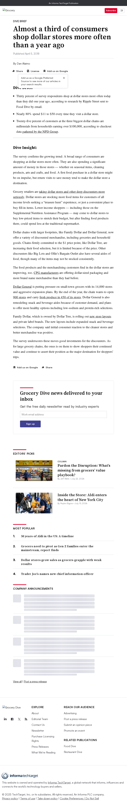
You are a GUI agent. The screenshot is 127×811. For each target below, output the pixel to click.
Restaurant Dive (73, 752)
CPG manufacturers (46, 272)
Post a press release (35, 681)
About (35, 713)
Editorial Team (40, 719)
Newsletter (38, 730)
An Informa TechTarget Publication (63, 3)
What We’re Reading (43, 752)
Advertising (70, 713)
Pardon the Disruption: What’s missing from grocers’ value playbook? (84, 470)
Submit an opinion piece (78, 724)
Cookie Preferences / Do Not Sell (79, 798)
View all (17, 681)
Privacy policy (10, 798)
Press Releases (40, 746)
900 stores (19, 297)
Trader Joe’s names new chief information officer (57, 574)
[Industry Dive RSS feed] (25, 719)
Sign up (30, 423)
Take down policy (47, 798)
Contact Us (38, 724)
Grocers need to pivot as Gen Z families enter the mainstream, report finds (57, 548)
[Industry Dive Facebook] (12, 719)
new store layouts (100, 316)
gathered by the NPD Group (40, 131)
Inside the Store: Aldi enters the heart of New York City (82, 497)
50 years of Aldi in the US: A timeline (47, 536)
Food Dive (70, 746)
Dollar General (22, 286)
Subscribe (111, 10)
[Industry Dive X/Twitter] (19, 719)
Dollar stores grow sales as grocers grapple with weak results (61, 562)
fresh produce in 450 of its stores (60, 297)
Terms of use (27, 798)
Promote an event (74, 730)
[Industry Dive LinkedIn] (5, 719)
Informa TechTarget (59, 782)
